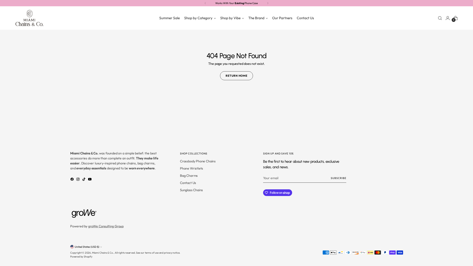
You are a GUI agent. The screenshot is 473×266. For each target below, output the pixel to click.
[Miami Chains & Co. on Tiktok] (84, 179)
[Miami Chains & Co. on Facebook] (72, 179)
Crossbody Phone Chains (198, 161)
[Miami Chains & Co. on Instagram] (78, 179)
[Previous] (205, 3)
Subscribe (338, 178)
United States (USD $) (87, 246)
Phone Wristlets (191, 168)
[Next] (268, 3)
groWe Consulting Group (106, 226)
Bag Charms (189, 175)
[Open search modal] (440, 18)
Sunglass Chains (191, 190)
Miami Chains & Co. (103, 252)
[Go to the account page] (447, 18)
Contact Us (188, 183)
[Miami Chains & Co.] (29, 18)
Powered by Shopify (81, 256)
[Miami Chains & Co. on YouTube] (90, 179)
